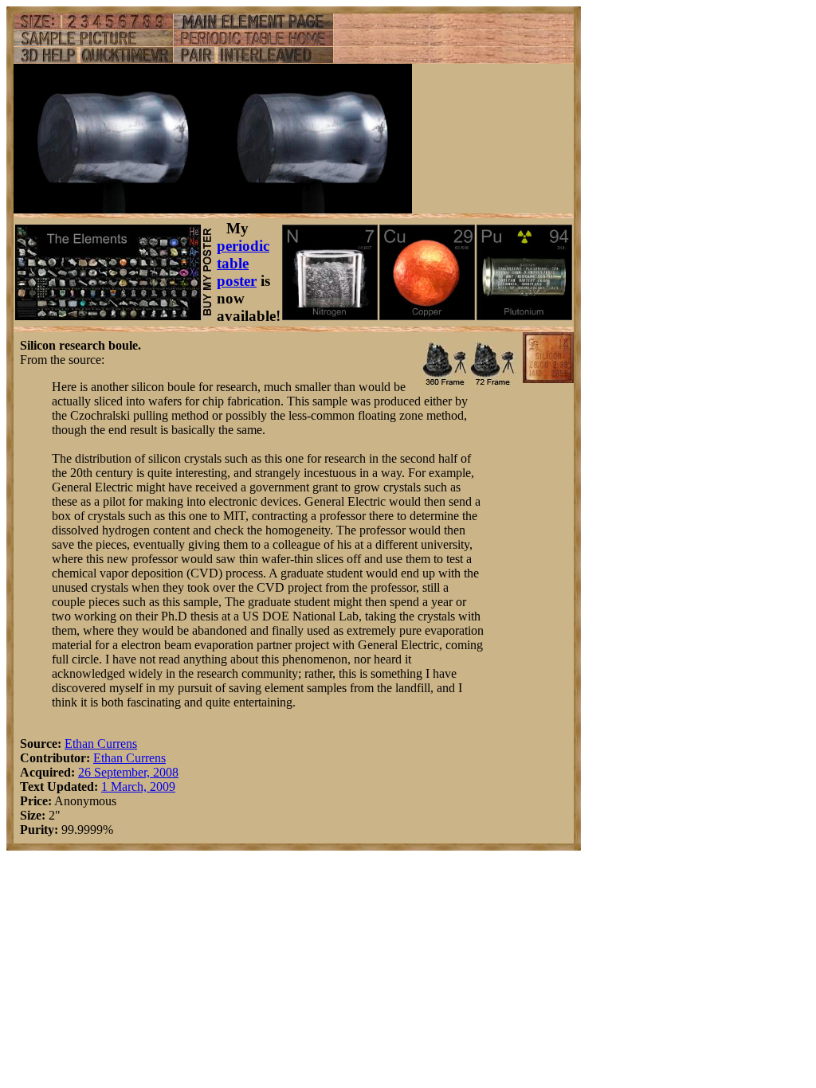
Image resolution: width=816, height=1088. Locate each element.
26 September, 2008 (128, 772)
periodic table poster (243, 263)
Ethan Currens (101, 743)
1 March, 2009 (138, 786)
